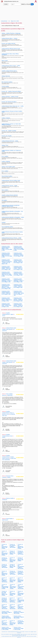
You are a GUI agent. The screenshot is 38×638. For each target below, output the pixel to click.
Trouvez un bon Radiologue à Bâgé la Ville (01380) (13, 559)
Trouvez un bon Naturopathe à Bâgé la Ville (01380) (19, 617)
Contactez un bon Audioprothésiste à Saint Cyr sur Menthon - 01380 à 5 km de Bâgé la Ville (7, 261)
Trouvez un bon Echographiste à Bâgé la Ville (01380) (21, 599)
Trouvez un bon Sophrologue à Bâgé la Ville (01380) (20, 606)
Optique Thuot (5, 145)
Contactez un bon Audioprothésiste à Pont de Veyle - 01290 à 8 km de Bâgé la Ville (19, 293)
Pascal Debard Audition (7, 176)
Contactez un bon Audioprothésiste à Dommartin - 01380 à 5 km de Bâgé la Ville (18, 254)
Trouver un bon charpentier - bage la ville (7, 634)
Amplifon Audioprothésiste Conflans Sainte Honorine (8, 457)
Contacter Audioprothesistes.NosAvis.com (14, 631)
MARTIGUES (5, 520)
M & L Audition (5, 156)
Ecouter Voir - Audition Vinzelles (9, 130)
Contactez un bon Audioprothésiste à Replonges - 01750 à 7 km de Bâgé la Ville (7, 280)
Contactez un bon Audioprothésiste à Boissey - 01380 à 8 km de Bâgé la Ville (18, 299)
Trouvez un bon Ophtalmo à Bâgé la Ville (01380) (20, 546)
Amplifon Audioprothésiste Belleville (10, 195)
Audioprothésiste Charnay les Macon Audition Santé (12, 111)
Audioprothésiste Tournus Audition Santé (11, 180)
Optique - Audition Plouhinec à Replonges (11, 33)
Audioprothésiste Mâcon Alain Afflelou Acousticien (10, 54)
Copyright (31, 631)
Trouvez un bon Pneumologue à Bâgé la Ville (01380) (21, 586)
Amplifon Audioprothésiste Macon (9, 70)
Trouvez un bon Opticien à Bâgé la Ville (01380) (12, 546)
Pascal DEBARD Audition (7, 226)
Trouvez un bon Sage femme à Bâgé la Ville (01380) (4, 593)
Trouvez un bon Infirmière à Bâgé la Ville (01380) (13, 573)
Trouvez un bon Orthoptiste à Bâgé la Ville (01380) (13, 622)
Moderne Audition (10, 498)
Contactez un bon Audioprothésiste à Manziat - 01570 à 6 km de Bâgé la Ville (18, 261)
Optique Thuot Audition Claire (8, 166)
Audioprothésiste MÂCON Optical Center (11, 48)
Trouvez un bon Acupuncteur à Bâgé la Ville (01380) (12, 606)
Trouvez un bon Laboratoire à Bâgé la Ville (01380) (13, 579)
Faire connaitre (22, 631)
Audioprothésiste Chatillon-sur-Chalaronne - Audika (12, 151)
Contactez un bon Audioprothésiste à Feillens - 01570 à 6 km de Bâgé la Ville (6, 268)
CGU (29, 631)
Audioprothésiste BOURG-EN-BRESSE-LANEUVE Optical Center (11, 206)
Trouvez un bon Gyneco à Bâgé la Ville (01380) (4, 566)
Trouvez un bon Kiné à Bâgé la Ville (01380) (20, 559)
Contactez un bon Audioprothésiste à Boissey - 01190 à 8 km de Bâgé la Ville (18, 305)
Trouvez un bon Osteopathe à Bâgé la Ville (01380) (5, 553)
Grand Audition (9, 518)
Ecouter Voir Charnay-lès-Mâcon (9, 101)
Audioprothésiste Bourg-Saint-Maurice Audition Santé (12, 232)
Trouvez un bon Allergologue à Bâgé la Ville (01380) (4, 579)
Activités (5, 4)
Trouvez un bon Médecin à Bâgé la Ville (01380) (21, 553)
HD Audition (4, 200)
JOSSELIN (4, 499)
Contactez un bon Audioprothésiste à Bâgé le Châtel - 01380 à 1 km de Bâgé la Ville (7, 248)
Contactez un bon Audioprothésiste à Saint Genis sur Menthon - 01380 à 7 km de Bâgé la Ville (6, 286)
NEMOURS (9, 395)
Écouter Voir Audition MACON (8, 43)
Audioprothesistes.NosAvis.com (11, 1)
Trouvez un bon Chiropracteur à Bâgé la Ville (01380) (18, 628)
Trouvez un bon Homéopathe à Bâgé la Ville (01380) (4, 606)
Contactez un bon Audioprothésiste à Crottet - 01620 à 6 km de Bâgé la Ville (18, 268)
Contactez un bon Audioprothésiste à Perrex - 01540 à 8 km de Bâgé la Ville (7, 299)
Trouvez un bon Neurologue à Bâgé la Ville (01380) (13, 586)
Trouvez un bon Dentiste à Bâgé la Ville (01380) (4, 559)
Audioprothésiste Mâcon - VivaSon (9, 38)
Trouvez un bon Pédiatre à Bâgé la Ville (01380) (21, 573)
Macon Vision (5, 60)
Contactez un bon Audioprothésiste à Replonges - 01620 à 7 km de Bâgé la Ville (19, 280)
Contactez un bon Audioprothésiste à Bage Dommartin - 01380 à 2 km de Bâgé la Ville (7, 255)
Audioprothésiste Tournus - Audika (9, 185)
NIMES (9, 477)
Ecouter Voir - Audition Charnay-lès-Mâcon (11, 91)
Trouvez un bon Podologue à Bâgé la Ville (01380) (20, 579)
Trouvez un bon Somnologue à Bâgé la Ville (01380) (4, 622)
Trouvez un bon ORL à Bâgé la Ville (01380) (12, 566)
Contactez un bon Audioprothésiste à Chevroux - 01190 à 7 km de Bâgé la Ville (19, 274)
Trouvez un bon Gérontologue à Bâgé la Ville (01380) (13, 599)
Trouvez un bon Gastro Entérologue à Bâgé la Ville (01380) (4, 599)
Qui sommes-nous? (4, 631)
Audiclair (4, 222)
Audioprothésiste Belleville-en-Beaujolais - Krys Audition (12, 212)
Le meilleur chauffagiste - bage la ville (18, 634)
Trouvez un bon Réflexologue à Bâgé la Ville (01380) (6, 628)
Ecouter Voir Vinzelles (7, 135)
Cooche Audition (5, 86)
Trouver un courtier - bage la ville (29, 634)
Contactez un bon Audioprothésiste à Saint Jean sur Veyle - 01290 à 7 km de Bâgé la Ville (7, 274)
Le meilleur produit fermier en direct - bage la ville (8, 636)
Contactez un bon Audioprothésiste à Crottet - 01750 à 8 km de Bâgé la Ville (18, 286)
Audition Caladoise (6, 161)
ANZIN (3, 437)
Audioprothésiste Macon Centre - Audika (11, 65)
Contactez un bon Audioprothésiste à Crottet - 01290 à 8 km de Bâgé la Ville (6, 293)
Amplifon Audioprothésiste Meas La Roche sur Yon (8, 413)
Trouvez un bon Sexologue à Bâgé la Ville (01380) (12, 593)
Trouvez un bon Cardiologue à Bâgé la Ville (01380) (21, 593)
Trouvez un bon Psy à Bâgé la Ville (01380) (12, 553)
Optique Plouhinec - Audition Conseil (10, 96)
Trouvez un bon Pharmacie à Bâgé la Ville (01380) (4, 546)
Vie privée (26, 631)
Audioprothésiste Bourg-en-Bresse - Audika (11, 237)
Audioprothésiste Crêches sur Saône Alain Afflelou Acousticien (11, 124)
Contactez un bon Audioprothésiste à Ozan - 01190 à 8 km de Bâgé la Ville (6, 305)
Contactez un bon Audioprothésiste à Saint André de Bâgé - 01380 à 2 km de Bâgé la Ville (19, 248)
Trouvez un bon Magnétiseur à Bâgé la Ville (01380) (19, 612)
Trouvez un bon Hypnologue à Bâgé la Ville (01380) (7, 612)
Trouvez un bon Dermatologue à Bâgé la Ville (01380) (21, 566)
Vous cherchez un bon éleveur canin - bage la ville (23, 636)
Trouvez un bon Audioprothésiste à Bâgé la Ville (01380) (6, 617)
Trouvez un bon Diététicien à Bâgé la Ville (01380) (4, 573)
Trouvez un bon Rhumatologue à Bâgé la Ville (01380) (5, 586)
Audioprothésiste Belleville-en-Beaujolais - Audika (13, 217)
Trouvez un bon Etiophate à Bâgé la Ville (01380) (21, 622)
